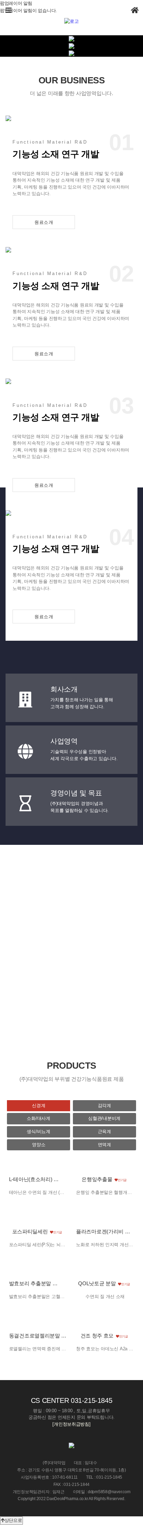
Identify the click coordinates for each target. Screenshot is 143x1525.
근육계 (104, 1131)
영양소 (38, 1144)
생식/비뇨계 (38, 1131)
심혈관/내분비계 (104, 1118)
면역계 (104, 1144)
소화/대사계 (38, 1118)
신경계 (38, 1105)
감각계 (104, 1105)
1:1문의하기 (75, 991)
